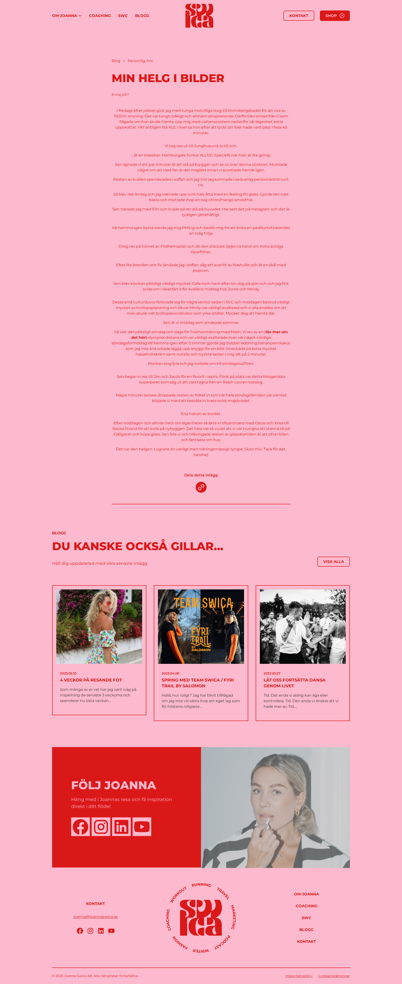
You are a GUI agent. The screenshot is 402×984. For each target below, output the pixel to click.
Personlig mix (140, 61)
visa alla (333, 561)
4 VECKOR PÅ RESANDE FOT (91, 680)
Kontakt (298, 15)
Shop (331, 15)
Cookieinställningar (334, 976)
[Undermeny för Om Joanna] (80, 15)
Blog (116, 61)
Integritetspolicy (299, 976)
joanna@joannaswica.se (96, 916)
